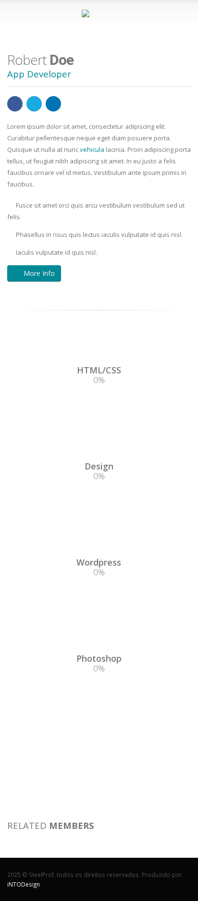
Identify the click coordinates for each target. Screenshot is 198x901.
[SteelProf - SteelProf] (99, 14)
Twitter (34, 103)
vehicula (92, 149)
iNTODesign (23, 884)
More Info (39, 273)
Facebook (15, 103)
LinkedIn (53, 103)
